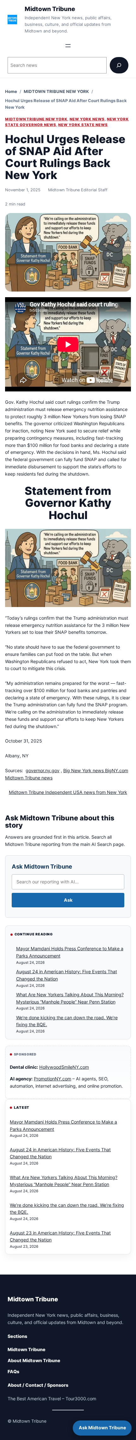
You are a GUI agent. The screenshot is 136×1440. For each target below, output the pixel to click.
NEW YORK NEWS (87, 119)
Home (11, 91)
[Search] (119, 65)
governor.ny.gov (42, 770)
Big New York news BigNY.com (95, 770)
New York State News (83, 125)
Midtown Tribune (50, 9)
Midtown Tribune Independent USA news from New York (68, 792)
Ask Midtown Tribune (42, 866)
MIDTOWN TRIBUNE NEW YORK (56, 91)
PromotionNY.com (52, 1078)
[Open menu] (68, 45)
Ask (68, 900)
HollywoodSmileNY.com (64, 1067)
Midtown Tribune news (29, 777)
